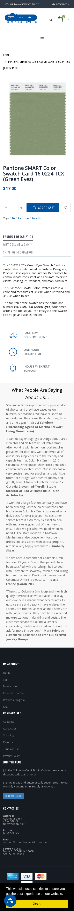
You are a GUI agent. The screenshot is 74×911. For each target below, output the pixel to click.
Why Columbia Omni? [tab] (17, 244)
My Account (59, 4)
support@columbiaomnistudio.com (25, 842)
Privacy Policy (11, 756)
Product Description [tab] (18, 236)
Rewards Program (14, 700)
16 (13, 218)
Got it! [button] (37, 903)
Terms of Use (11, 749)
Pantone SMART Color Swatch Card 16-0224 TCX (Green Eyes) (33, 173)
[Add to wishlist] (66, 207)
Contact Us (9, 728)
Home (6, 55)
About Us (8, 722)
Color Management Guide (22, 4)
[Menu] (42, 39)
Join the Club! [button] (13, 796)
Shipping (8, 735)
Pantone (23, 218)
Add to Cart (46, 207)
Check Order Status (15, 693)
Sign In (7, 679)
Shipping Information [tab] (18, 252)
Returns (8, 742)
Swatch (36, 218)
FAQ (5, 707)
